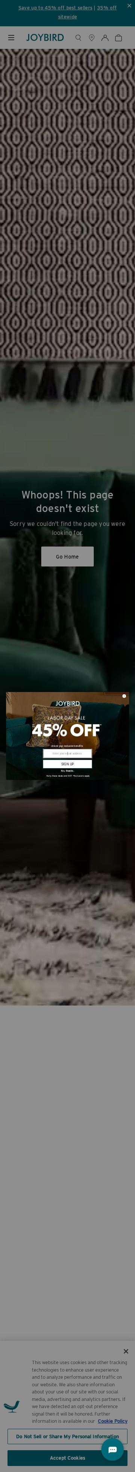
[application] (113, 1449)
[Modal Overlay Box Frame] (67, 736)
